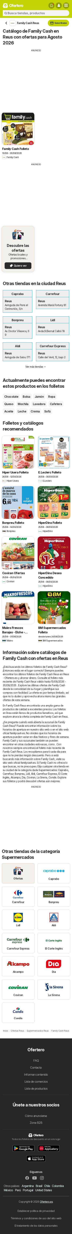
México (8, 1190)
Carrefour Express (46, 773)
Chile (47, 1186)
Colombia (58, 1186)
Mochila (23, 404)
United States (43, 1190)
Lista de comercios (36, 1081)
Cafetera (56, 404)
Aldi (33, 773)
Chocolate (11, 396)
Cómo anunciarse (36, 1116)
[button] (59, 5)
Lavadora (39, 404)
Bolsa (26, 396)
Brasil (39, 1186)
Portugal (28, 1190)
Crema (35, 411)
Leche (22, 411)
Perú (18, 1190)
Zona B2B (36, 1122)
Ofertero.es (46, 1201)
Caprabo (63, 770)
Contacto (36, 1067)
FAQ (36, 1060)
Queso (8, 404)
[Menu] (66, 5)
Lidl (28, 773)
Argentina (28, 1186)
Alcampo (15, 777)
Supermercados (48, 770)
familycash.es (17, 733)
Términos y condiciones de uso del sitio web (36, 1218)
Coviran (31, 777)
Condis (52, 777)
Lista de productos (36, 1088)
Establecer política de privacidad (36, 1210)
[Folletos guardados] (51, 5)
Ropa (51, 396)
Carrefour (8, 773)
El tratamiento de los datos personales (36, 1225)
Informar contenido (36, 1074)
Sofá (47, 411)
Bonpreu (20, 773)
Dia (23, 777)
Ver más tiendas (34, 366)
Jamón (39, 396)
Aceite (8, 411)
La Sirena (42, 777)
